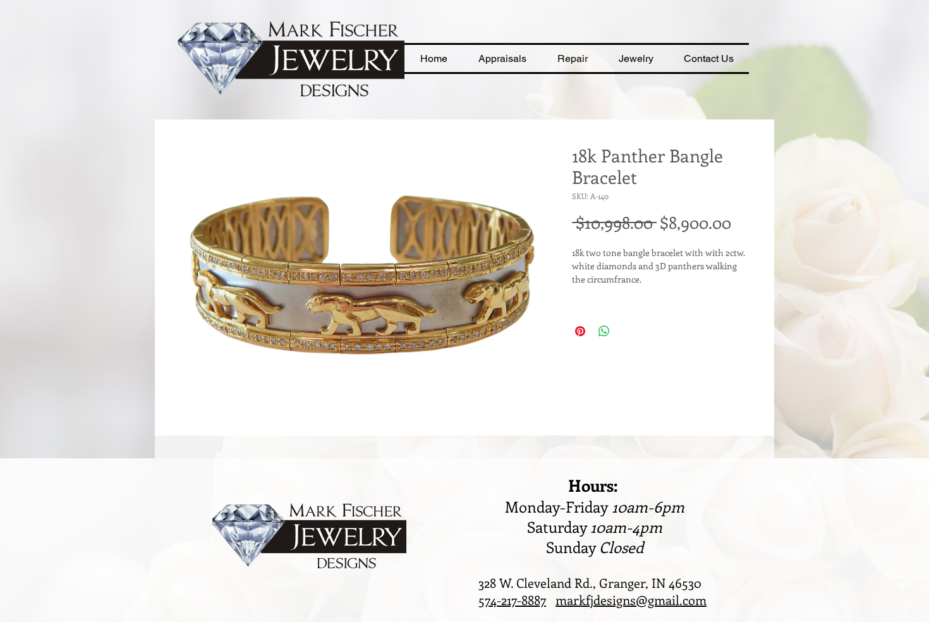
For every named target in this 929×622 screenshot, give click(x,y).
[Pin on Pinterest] (580, 331)
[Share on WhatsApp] (604, 331)
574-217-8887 (512, 599)
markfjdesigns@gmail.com (631, 599)
